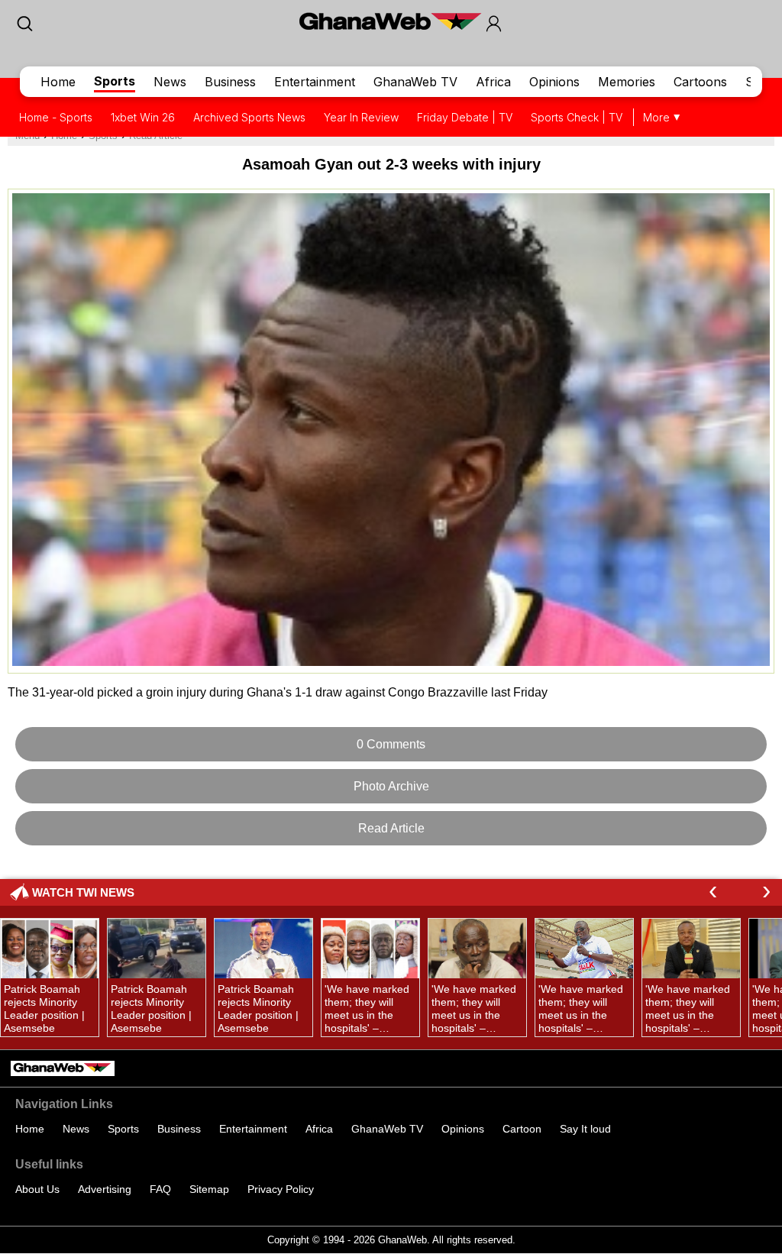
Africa (493, 81)
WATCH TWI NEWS (83, 892)
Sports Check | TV (576, 117)
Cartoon (521, 1129)
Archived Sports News (249, 117)
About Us (37, 1189)
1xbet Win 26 (143, 117)
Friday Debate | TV (464, 117)
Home (58, 81)
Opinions (554, 81)
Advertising (104, 1189)
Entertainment (314, 81)
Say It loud (585, 1129)
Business (230, 81)
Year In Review (361, 117)
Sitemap (209, 1189)
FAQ (160, 1189)
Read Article (391, 828)
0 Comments (391, 744)
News (169, 81)
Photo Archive (391, 786)
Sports (114, 81)
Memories (626, 81)
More (656, 117)
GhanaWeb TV (415, 81)
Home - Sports (55, 117)
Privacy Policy (280, 1189)
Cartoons (700, 81)
